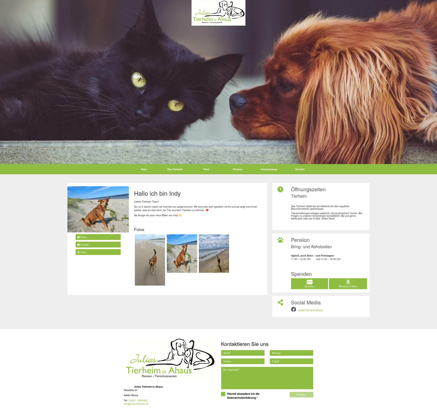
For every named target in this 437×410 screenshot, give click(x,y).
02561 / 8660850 (138, 400)
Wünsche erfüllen (348, 286)
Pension (237, 169)
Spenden (309, 286)
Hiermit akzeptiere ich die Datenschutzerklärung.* (243, 396)
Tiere (206, 169)
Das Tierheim (175, 169)
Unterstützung (268, 169)
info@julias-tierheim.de (136, 403)
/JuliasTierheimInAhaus (310, 310)
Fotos (83, 237)
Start (143, 169)
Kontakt (300, 169)
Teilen (83, 252)
